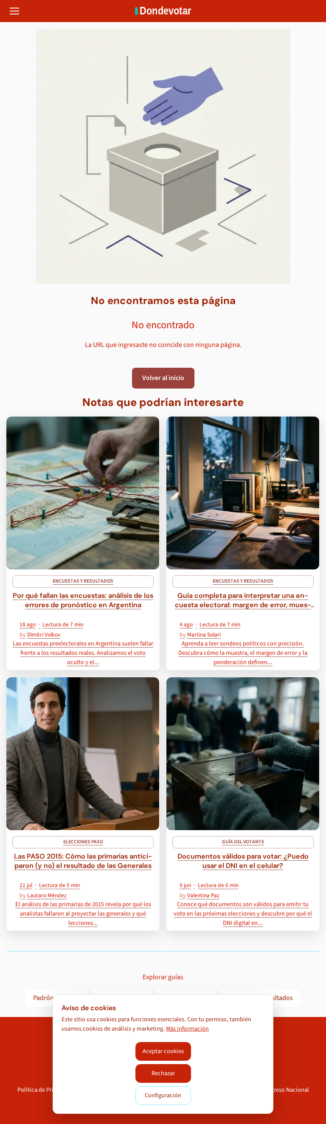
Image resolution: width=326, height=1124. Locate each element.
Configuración (163, 1095)
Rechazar (163, 1073)
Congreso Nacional (285, 1089)
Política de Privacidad (45, 1089)
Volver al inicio (163, 378)
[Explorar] (14, 11)
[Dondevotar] (163, 11)
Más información (187, 1028)
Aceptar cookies (163, 1051)
